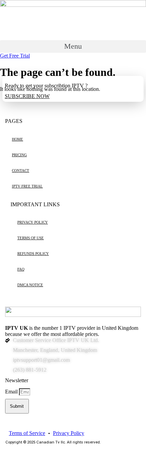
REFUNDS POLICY (33, 254)
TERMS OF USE (30, 238)
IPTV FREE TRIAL (27, 186)
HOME (17, 139)
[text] (73, 331)
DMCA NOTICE (30, 285)
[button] (73, 46)
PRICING (19, 155)
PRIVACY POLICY (32, 222)
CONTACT (20, 171)
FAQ (20, 269)
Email (12, 391)
